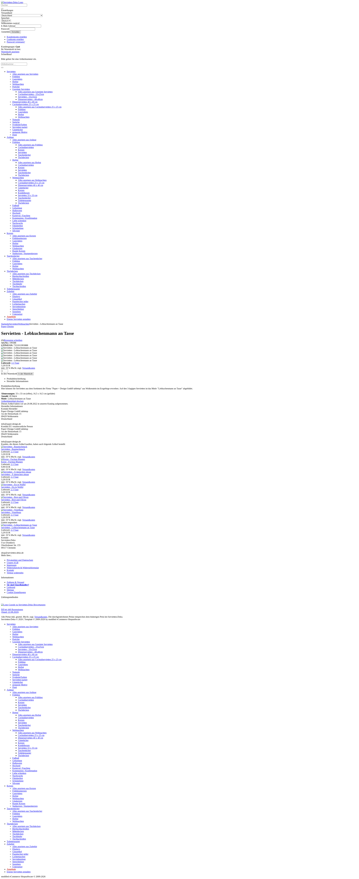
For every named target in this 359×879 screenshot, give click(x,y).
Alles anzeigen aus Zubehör (24, 294)
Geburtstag (17, 208)
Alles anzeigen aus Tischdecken (26, 274)
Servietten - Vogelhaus (11, 512)
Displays (16, 296)
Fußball (15, 205)
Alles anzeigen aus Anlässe (24, 140)
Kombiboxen (24, 193)
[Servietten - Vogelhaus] (12, 510)
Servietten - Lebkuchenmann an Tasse (18, 527)
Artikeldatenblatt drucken (12, 401)
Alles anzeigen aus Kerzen (24, 236)
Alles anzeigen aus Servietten (25, 74)
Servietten (11, 71)
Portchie (16, 86)
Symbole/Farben (19, 124)
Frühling (16, 76)
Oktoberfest (17, 225)
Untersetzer (17, 314)
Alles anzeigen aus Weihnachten (32, 180)
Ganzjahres (17, 79)
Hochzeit (16, 213)
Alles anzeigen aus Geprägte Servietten (35, 92)
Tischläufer (17, 284)
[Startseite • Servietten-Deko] (12, 2)
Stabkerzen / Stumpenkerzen (25, 253)
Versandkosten (28, 368)
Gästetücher (17, 129)
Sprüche (16, 122)
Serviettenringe (19, 306)
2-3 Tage (15, 363)
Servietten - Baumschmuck (13, 449)
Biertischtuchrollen (20, 276)
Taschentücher (24, 155)
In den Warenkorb (25, 374)
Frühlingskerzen (19, 238)
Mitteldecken (18, 279)
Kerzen (21, 150)
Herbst (15, 81)
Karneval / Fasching (21, 215)
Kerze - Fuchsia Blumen (12, 462)
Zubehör (10, 291)
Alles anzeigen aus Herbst (29, 162)
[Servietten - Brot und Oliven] (14, 497)
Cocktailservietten (26, 147)
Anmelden (15, 32)
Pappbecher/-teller (20, 301)
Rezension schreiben (13, 340)
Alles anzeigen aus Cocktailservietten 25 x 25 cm (39, 107)
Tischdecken (23, 157)
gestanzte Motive (19, 132)
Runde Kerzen (18, 251)
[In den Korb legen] (2, 67)
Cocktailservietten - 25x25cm (31, 94)
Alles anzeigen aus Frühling (30, 145)
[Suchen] (2, 8)
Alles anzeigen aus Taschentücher (27, 258)
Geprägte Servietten (21, 89)
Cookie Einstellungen (16, 592)
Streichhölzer (18, 309)
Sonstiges (16, 311)
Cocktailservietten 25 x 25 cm (25, 104)
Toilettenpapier (24, 200)
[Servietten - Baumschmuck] (14, 446)
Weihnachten (18, 84)
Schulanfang (17, 228)
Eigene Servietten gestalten (19, 319)
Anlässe (10, 137)
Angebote (11, 316)
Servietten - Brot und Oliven (13, 500)
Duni (14, 135)
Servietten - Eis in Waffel (12, 487)
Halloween (17, 210)
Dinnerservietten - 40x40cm (30, 99)
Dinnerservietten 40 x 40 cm (24, 102)
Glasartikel (17, 299)
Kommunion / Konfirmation (24, 218)
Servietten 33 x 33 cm (27, 195)
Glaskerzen (17, 248)
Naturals (16, 119)
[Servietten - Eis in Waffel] (13, 484)
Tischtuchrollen (19, 286)
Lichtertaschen (18, 304)
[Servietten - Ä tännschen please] (16, 472)
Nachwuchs (17, 223)
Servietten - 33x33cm (27, 97)
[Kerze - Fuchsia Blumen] (13, 459)
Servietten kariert (19, 127)
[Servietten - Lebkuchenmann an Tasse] (19, 525)
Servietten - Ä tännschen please (15, 474)
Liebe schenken (19, 220)
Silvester (16, 231)
